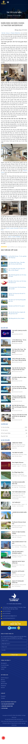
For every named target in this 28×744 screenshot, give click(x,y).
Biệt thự (3, 679)
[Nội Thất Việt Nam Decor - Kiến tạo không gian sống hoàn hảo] (6, 408)
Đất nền (3, 687)
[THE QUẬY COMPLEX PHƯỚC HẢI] (6, 333)
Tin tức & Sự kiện (17, 15)
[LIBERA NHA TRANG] (6, 446)
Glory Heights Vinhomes (17, 462)
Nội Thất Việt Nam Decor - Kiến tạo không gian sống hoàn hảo (19, 407)
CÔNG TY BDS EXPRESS (14, 236)
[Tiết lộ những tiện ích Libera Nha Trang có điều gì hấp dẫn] (6, 361)
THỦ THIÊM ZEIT (16, 502)
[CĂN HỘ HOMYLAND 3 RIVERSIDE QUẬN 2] (6, 555)
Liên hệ (2, 669)
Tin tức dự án (14, 430)
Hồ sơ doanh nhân (14, 433)
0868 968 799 (15, 624)
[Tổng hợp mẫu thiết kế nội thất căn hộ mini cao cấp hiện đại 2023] (6, 417)
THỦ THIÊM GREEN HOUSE (19, 491)
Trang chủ (9, 15)
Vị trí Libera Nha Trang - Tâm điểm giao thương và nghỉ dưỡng (19, 351)
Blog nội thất (14, 436)
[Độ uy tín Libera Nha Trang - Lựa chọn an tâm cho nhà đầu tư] (6, 389)
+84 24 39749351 (6, 613)
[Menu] (8, 1)
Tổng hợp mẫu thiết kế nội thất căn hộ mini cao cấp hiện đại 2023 (19, 416)
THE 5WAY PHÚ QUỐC (17, 452)
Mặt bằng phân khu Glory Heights (16, 318)
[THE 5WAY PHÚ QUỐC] (6, 456)
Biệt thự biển (4, 683)
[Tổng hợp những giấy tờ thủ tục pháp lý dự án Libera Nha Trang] (6, 399)
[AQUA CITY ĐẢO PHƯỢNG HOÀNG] (6, 535)
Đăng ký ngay (14, 654)
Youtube (3, 698)
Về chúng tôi (4, 663)
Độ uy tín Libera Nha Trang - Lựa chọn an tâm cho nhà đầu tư (19, 388)
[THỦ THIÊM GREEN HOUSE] (6, 495)
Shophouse (3, 685)
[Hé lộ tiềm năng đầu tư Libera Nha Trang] (6, 380)
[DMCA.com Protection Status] (19, 627)
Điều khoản (11, 719)
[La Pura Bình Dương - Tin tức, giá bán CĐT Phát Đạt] (6, 342)
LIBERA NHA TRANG (17, 442)
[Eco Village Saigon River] (6, 475)
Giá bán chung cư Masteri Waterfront (11, 33)
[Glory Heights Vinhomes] (6, 465)
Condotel (3, 681)
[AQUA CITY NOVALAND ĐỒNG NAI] (6, 584)
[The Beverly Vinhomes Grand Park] (6, 525)
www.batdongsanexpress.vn (9, 618)
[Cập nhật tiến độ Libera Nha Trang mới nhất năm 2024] (6, 371)
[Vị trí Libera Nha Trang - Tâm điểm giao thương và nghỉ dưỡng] (6, 352)
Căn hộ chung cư (5, 677)
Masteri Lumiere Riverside (12, 228)
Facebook (3, 696)
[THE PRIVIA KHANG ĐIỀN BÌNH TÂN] (6, 485)
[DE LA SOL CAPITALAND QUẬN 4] (6, 574)
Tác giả (6, 719)
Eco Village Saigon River (17, 472)
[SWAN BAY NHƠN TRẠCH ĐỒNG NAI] (6, 564)
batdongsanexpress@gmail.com (10, 615)
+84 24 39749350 (7, 611)
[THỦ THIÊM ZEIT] (6, 505)
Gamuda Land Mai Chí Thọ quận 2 (16, 305)
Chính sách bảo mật (18, 719)
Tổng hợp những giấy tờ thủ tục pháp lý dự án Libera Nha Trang (19, 398)
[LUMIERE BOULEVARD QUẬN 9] (6, 515)
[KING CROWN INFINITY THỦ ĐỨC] (6, 545)
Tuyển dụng (3, 667)
